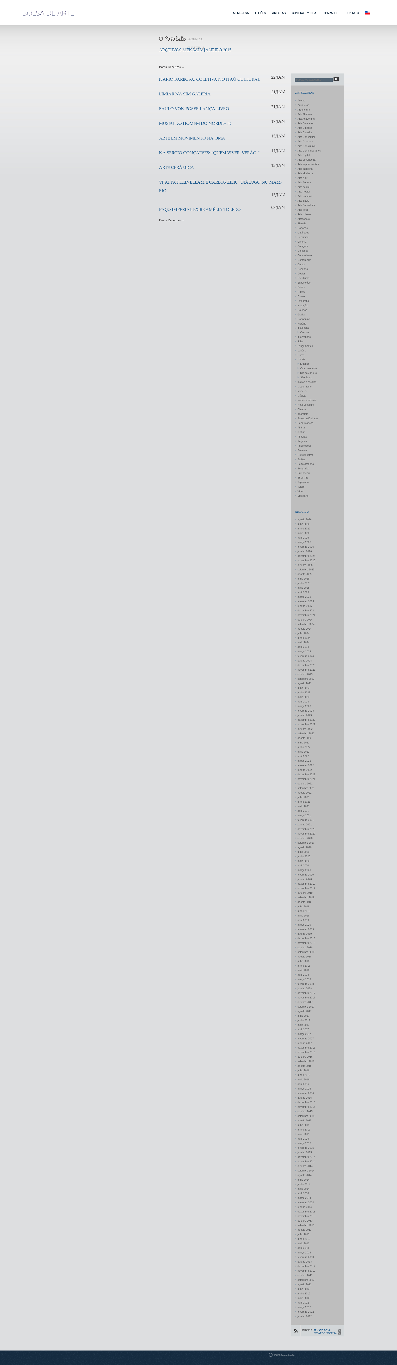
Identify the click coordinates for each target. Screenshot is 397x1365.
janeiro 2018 (305, 988)
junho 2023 (304, 692)
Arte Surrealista (306, 205)
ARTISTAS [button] (279, 13)
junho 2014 (304, 1184)
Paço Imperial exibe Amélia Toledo (200, 210)
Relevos (302, 450)
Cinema (302, 241)
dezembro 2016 (306, 1047)
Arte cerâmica (176, 168)
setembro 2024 (306, 624)
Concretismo (305, 255)
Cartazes (303, 228)
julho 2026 (304, 524)
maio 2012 (304, 1298)
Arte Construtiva (307, 146)
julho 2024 (304, 633)
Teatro (301, 486)
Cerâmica (303, 237)
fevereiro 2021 (306, 820)
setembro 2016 (306, 1061)
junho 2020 (304, 856)
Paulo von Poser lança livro (194, 109)
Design (302, 273)
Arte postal (304, 187)
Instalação (303, 327)
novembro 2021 (306, 779)
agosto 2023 (305, 683)
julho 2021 (304, 797)
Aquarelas (303, 105)
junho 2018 (304, 965)
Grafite (301, 314)
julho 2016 (304, 1070)
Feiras (301, 287)
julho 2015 (304, 1125)
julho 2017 (304, 1015)
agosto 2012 (305, 1284)
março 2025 (304, 596)
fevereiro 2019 (306, 929)
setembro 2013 (306, 1225)
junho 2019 (304, 911)
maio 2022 (304, 751)
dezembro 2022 (306, 719)
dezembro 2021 (306, 774)
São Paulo (306, 377)
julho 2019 (304, 906)
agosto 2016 (305, 1065)
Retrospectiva (305, 454)
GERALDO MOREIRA (325, 1333)
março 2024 (304, 651)
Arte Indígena (305, 168)
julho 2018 (304, 961)
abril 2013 (303, 1248)
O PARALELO (331, 13)
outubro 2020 (305, 838)
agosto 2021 (305, 792)
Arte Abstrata (305, 114)
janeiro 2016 (305, 1097)
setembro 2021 (306, 788)
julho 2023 (304, 688)
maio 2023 (304, 697)
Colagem (303, 246)
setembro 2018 (306, 952)
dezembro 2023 (306, 665)
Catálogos (303, 232)
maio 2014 (304, 1188)
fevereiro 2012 (306, 1311)
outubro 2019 (305, 892)
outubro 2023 (305, 674)
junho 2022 (304, 747)
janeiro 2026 (305, 551)
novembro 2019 (306, 888)
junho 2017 (304, 1020)
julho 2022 (304, 742)
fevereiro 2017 (306, 1038)
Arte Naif (302, 178)
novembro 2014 (306, 1161)
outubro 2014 (305, 1166)
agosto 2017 (305, 1011)
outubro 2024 (305, 619)
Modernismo (305, 386)
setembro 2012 (306, 1279)
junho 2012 (304, 1293)
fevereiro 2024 (306, 656)
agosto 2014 (305, 1175)
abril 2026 (303, 537)
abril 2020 (303, 865)
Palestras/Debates (308, 418)
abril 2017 (303, 1029)
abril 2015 (303, 1138)
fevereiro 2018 (306, 984)
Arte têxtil (303, 209)
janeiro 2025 (305, 606)
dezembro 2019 (306, 883)
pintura (301, 432)
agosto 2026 (305, 519)
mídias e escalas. (307, 382)
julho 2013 (304, 1234)
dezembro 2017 (306, 993)
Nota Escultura (306, 404)
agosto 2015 (305, 1120)
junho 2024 (304, 637)
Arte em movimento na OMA (192, 138)
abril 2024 (303, 647)
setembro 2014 (306, 1170)
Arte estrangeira (307, 159)
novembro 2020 (306, 833)
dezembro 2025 (306, 555)
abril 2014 (303, 1193)
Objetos (302, 409)
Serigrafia (303, 468)
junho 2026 (304, 528)
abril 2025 (303, 592)
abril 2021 (303, 810)
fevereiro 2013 (306, 1257)
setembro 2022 (306, 733)
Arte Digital (304, 155)
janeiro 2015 (305, 1152)
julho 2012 (304, 1289)
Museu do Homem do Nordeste (195, 124)
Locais (301, 359)
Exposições (304, 282)
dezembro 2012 (306, 1266)
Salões (301, 459)
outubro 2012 (305, 1275)
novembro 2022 (306, 724)
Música (302, 395)
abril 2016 (303, 1084)
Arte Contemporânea (309, 150)
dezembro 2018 (306, 938)
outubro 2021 (305, 783)
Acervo (301, 100)
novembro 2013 (306, 1216)
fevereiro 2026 (306, 546)
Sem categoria (306, 464)
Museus (302, 391)
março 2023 (304, 706)
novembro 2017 (306, 997)
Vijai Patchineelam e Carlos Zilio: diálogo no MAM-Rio (220, 183)
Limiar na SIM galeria (185, 94)
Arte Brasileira (305, 123)
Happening (304, 319)
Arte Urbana (304, 214)
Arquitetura (304, 109)
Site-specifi (304, 473)
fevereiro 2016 (306, 1093)
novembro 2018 (306, 943)
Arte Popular (305, 182)
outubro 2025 (305, 565)
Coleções (303, 250)
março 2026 (304, 542)
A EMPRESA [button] (241, 13)
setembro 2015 (306, 1116)
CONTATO (352, 13)
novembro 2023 (306, 669)
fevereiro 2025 (306, 601)
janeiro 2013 (305, 1261)
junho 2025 (304, 583)
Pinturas (302, 436)
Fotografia (303, 300)
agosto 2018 (305, 956)
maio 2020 (304, 861)
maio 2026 (304, 533)
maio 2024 (304, 642)
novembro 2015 (306, 1106)
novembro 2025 (306, 560)
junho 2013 (304, 1239)
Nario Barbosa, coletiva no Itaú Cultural (209, 80)
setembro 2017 (306, 1006)
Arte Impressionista (308, 164)
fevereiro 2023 (306, 710)
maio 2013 (304, 1243)
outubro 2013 (305, 1220)
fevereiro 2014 (306, 1202)
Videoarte (303, 495)
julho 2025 (304, 578)
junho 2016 (304, 1075)
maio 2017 (304, 1024)
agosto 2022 (305, 738)
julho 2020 (304, 851)
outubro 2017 (305, 1002)
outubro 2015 (305, 1111)
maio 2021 (304, 806)
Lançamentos (305, 346)
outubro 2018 (305, 947)
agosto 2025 (305, 574)
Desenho (303, 269)
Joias (301, 341)
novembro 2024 (306, 615)
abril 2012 (303, 1302)
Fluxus (301, 296)
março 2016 (304, 1088)
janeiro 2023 (305, 715)
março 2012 (304, 1307)
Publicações (304, 445)
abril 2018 (303, 974)
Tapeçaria (303, 482)
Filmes (301, 291)
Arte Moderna (305, 173)
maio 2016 (304, 1079)
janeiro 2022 (305, 769)
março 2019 (304, 924)
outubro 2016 (305, 1056)
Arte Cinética (305, 127)
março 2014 (304, 1198)
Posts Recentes (172, 67)
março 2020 (304, 870)
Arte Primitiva (305, 196)
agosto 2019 (305, 902)
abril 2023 (303, 701)
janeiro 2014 (305, 1207)
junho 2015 (304, 1129)
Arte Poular (304, 191)
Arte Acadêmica (306, 118)
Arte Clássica (305, 132)
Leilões (302, 350)
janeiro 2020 (305, 879)
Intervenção (304, 337)
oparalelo (303, 414)
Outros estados (308, 368)
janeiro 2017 (305, 1043)
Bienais (302, 223)
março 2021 (304, 815)
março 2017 (304, 1034)
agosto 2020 (305, 847)
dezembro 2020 (306, 829)
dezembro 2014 (306, 1157)
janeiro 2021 (305, 824)
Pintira (301, 427)
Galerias (302, 310)
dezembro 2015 (306, 1102)
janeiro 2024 (305, 660)
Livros (301, 355)
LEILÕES (260, 13)
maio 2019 (304, 915)
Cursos (302, 264)
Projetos (302, 441)
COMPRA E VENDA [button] (304, 13)
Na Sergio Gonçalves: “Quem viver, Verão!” (209, 153)
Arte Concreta (305, 141)
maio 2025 (304, 587)
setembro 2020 (306, 842)
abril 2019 (303, 920)
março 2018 (304, 979)
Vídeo (301, 491)
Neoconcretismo (307, 400)
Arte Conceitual (306, 137)
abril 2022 (303, 756)
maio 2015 (304, 1134)
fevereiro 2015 (306, 1147)
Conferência (304, 260)
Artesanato (304, 219)
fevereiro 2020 (306, 874)
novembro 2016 (306, 1052)
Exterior (304, 363)
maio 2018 (304, 970)
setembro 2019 (306, 897)
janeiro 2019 (305, 933)
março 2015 (304, 1143)
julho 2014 (304, 1179)
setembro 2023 (306, 678)
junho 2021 (304, 801)
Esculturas (303, 278)
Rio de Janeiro (308, 373)
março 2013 (304, 1252)
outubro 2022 (305, 729)
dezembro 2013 (306, 1211)
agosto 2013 (305, 1229)
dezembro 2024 (306, 610)
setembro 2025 (306, 569)
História (302, 323)
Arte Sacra (303, 200)
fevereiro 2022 (306, 765)
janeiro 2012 (305, 1316)
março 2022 (304, 760)
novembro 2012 (306, 1270)
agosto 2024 (305, 628)
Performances (305, 423)
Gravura (304, 332)
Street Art (303, 477)
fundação (303, 305)
